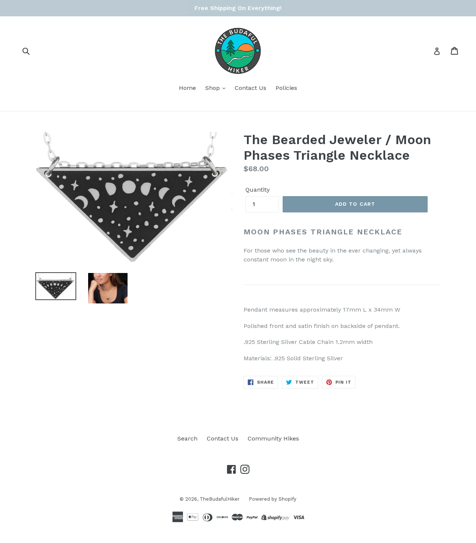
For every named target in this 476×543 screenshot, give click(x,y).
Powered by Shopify (272, 499)
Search (187, 438)
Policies (286, 87)
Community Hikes (273, 438)
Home (187, 87)
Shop (213, 87)
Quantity (257, 189)
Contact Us (250, 87)
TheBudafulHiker (219, 499)
